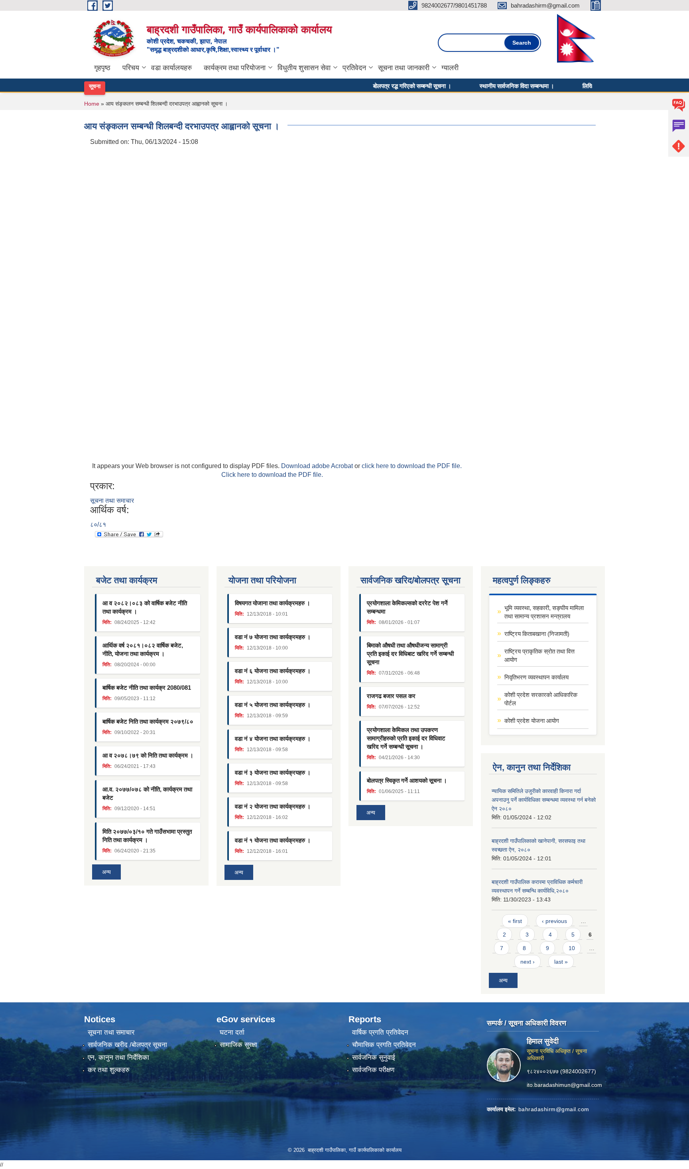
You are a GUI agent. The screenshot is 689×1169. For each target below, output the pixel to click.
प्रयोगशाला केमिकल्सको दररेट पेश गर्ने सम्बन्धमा (407, 607)
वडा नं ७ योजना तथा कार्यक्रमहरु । (273, 637)
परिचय (130, 68)
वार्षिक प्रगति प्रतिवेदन (380, 1032)
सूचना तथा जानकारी (403, 68)
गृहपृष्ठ (102, 68)
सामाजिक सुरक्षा (238, 1045)
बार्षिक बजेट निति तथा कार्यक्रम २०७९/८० (147, 721)
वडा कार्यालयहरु (171, 68)
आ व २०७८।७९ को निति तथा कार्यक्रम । (147, 755)
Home (91, 103)
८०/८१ (98, 524)
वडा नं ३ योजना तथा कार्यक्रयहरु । (273, 772)
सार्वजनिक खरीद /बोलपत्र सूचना (127, 1045)
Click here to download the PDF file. (272, 474)
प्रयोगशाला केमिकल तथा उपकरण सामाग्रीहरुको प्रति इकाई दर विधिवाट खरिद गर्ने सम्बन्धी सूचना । (406, 738)
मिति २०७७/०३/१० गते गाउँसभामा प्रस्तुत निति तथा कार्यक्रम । (147, 835)
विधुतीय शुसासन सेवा (304, 68)
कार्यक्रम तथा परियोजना (235, 68)
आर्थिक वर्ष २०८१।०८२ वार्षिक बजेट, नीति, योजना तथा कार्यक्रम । (142, 649)
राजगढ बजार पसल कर (391, 696)
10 (572, 948)
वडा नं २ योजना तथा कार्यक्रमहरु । (273, 806)
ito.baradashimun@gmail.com (564, 1085)
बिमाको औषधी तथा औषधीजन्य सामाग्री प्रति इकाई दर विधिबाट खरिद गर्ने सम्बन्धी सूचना (410, 653)
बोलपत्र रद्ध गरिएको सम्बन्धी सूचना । (393, 86)
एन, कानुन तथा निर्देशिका (118, 1057)
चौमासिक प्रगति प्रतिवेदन (384, 1045)
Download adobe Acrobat (317, 465)
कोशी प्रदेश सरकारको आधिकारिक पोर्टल (540, 699)
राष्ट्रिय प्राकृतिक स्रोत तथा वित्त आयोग (539, 655)
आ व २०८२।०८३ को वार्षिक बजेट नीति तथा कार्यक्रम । (144, 607)
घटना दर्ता (232, 1032)
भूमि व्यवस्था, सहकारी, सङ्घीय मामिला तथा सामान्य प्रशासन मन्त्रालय (544, 612)
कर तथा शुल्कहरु (109, 1070)
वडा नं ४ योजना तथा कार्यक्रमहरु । (273, 738)
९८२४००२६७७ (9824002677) (561, 1071)
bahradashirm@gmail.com (553, 1109)
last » (561, 961)
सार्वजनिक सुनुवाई (373, 1057)
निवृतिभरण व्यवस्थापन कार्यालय (536, 677)
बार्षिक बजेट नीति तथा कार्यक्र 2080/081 (146, 687)
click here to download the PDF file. (412, 465)
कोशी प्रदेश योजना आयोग (531, 720)
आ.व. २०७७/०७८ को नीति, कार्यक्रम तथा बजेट (147, 793)
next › (527, 961)
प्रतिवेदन (354, 68)
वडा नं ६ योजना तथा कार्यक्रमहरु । (273, 670)
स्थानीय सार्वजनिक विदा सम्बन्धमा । (498, 86)
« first (515, 921)
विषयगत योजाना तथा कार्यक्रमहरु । (272, 603)
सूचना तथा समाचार (112, 500)
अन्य (106, 872)
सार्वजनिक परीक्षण (373, 1070)
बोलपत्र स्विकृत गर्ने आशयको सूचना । (407, 780)
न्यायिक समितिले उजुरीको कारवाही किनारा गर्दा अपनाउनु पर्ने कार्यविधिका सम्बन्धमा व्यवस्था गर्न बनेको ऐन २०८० (544, 800)
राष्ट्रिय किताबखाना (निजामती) (536, 633)
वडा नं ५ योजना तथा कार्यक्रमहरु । (273, 704)
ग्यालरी (450, 68)
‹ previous (554, 921)
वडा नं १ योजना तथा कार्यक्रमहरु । (273, 840)
